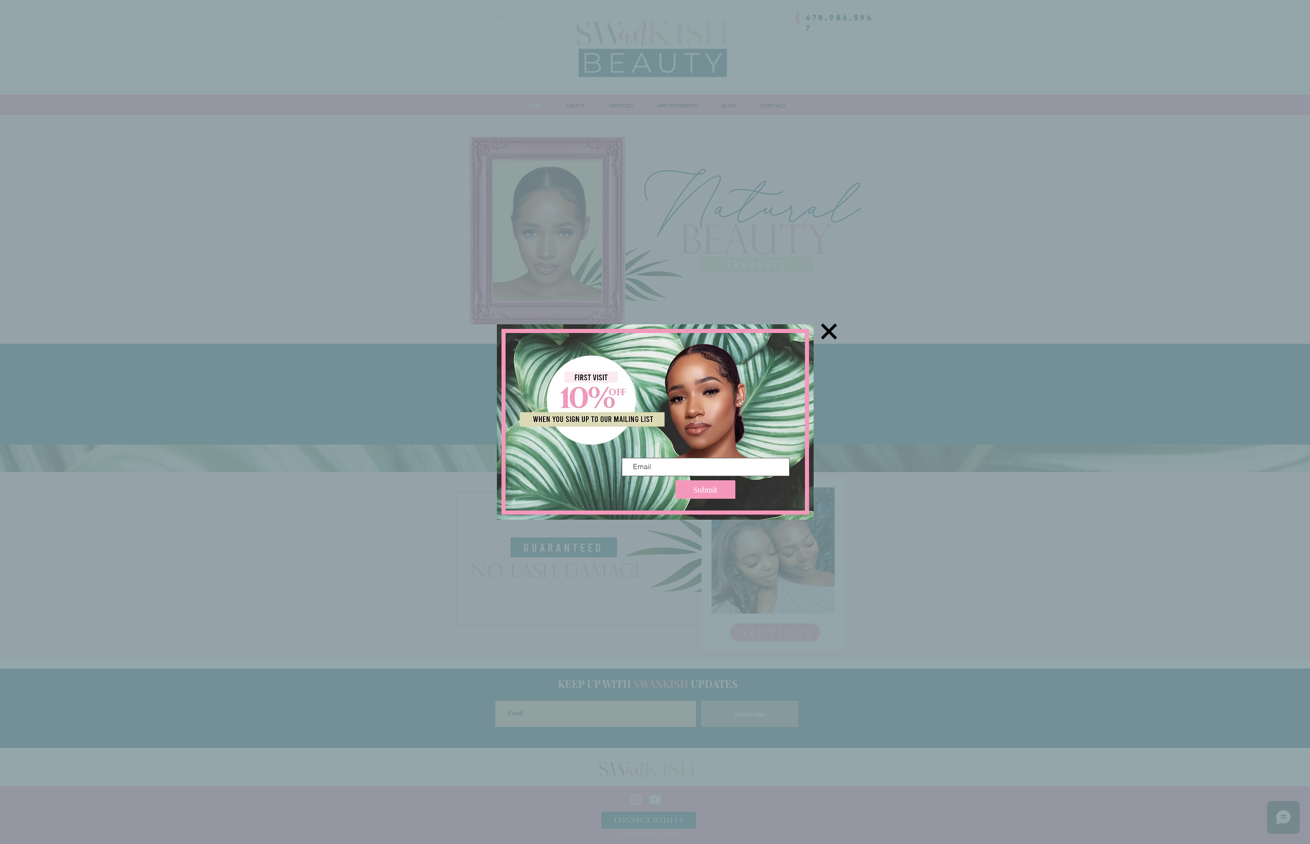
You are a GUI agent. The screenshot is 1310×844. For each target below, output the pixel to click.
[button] (829, 331)
